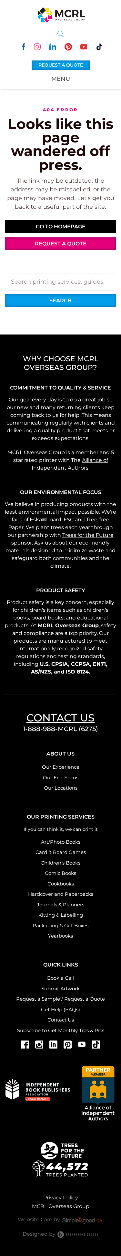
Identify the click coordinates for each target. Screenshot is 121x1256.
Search (60, 301)
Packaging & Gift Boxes (60, 925)
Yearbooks (60, 936)
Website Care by (39, 1219)
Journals (47, 905)
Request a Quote (84, 999)
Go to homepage (61, 227)
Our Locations (60, 788)
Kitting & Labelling (60, 915)
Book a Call (60, 978)
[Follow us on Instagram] (37, 46)
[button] (61, 34)
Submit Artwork (60, 989)
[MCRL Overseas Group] (60, 14)
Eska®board (45, 520)
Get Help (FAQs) (60, 1009)
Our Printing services (61, 817)
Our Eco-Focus (60, 778)
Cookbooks (60, 884)
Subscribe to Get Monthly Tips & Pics (60, 1030)
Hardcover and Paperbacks (60, 894)
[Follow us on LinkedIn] (52, 46)
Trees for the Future (88, 535)
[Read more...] (60, 1158)
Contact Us (60, 1020)
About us (60, 754)
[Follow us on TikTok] (99, 46)
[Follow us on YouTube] (83, 46)
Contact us (60, 717)
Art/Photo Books (60, 842)
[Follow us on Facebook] (21, 46)
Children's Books (60, 863)
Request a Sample (38, 999)
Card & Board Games (60, 852)
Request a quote (60, 65)
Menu (60, 79)
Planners (73, 905)
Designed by (40, 1234)
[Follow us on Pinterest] (68, 46)
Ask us (42, 543)
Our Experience (60, 767)
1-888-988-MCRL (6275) (60, 729)
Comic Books (60, 873)
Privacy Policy (60, 1198)
